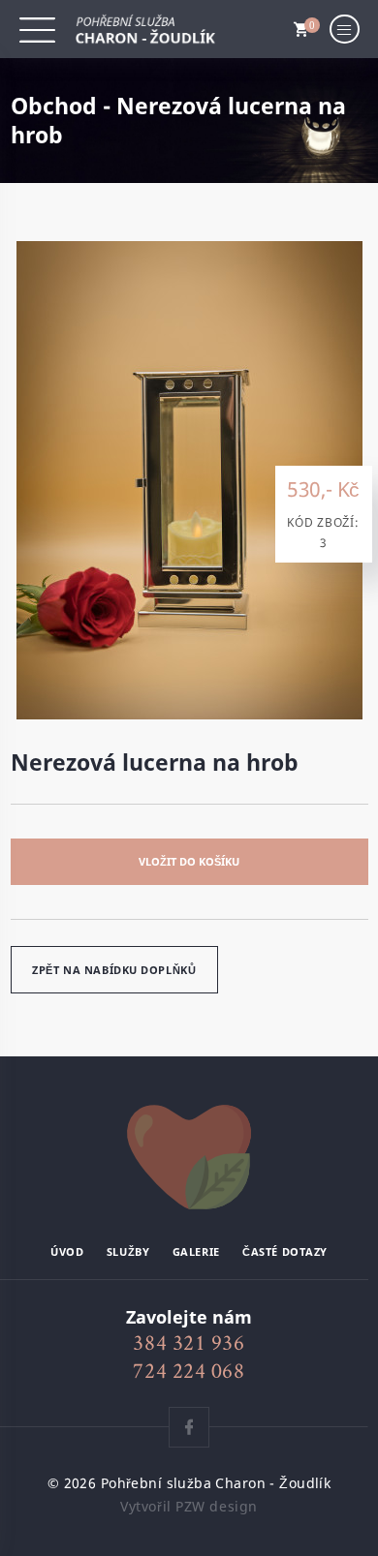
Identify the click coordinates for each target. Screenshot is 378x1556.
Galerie (196, 1252)
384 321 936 (188, 1342)
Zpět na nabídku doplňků (114, 969)
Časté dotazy (285, 1252)
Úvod (66, 1252)
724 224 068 (188, 1371)
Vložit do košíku (189, 861)
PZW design (216, 1506)
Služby (128, 1252)
